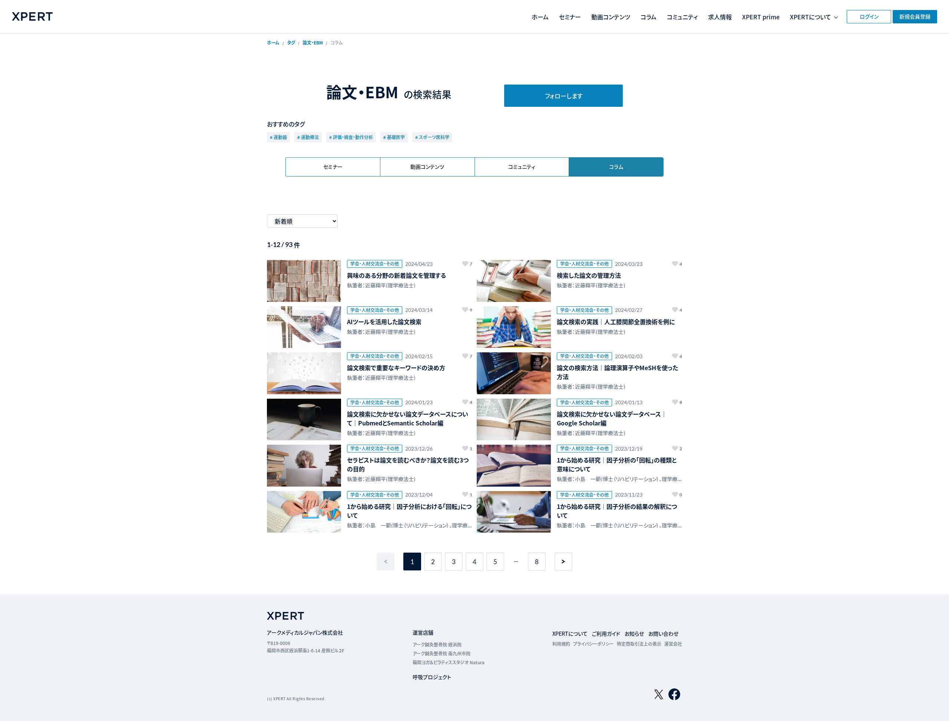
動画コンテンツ (610, 16)
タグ (291, 42)
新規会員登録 (914, 16)
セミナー (570, 16)
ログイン (869, 16)
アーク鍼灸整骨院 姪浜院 (437, 644)
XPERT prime (761, 16)
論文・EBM (312, 42)
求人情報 (720, 16)
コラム (649, 16)
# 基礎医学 (394, 137)
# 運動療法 (308, 137)
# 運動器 (278, 137)
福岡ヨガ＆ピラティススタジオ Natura (449, 662)
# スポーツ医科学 (432, 137)
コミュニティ (682, 16)
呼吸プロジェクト (432, 677)
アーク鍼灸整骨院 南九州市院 (441, 653)
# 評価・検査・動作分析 (351, 137)
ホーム (540, 16)
